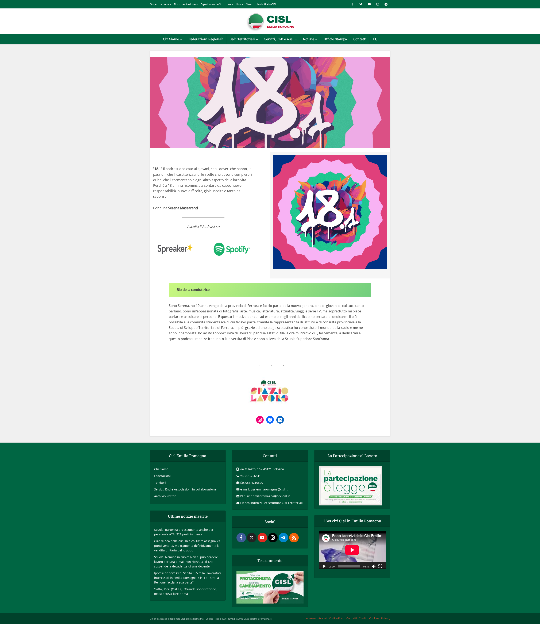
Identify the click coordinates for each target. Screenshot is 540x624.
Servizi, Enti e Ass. (278, 39)
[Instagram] (273, 537)
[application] (352, 550)
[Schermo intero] (380, 566)
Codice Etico (336, 618)
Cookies (374, 618)
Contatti (359, 39)
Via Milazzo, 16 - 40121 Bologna (262, 469)
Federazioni (162, 476)
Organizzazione (159, 4)
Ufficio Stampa (335, 39)
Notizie (308, 39)
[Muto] (373, 566)
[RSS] (294, 537)
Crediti (363, 618)
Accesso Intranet (316, 618)
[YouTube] (262, 537)
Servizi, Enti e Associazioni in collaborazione (185, 489)
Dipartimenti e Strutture (216, 4)
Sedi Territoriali (242, 39)
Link (238, 4)
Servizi (250, 4)
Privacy (385, 618)
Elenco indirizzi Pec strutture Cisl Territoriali (271, 503)
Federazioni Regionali (206, 39)
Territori (160, 483)
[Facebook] (241, 537)
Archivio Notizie (165, 496)
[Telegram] (283, 537)
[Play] (324, 566)
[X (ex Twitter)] (251, 537)
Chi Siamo (171, 39)
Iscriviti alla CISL (267, 4)
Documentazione (185, 4)
